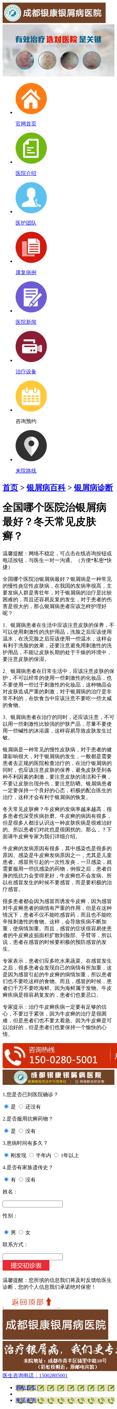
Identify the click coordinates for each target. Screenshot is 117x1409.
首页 (10, 487)
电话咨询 (26, 1400)
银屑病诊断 (93, 487)
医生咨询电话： (35, 1375)
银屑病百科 (46, 487)
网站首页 (26, 1387)
